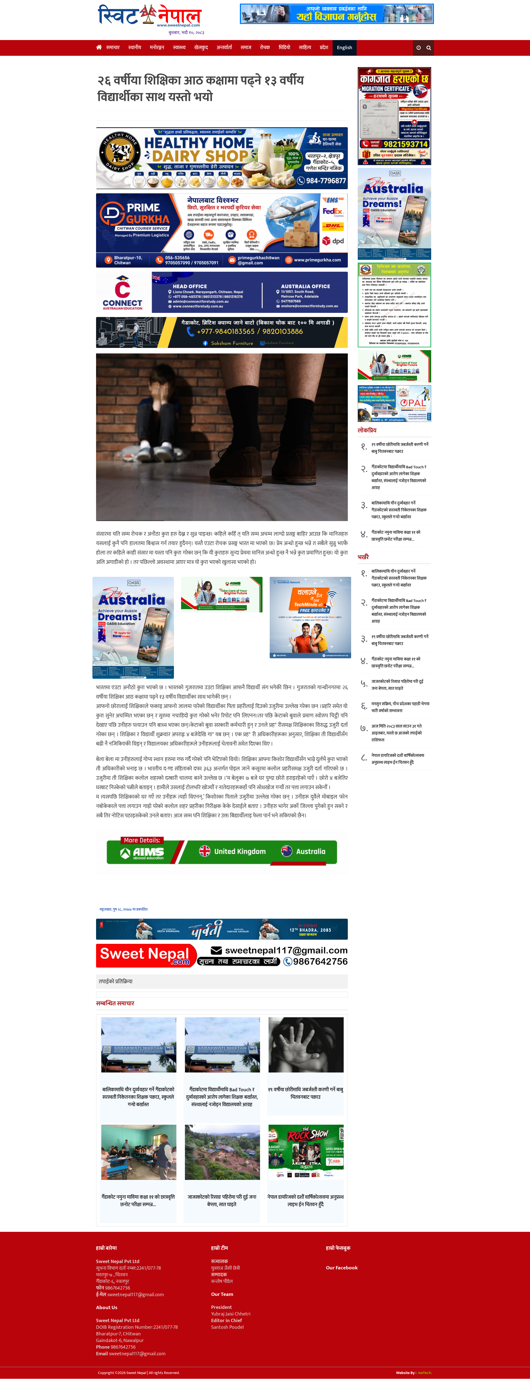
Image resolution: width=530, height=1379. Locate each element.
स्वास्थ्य (179, 48)
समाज (246, 48)
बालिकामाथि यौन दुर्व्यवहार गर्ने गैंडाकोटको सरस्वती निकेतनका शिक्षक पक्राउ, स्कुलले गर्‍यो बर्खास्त (399, 510)
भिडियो (284, 48)
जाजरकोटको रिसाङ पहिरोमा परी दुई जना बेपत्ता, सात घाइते (397, 685)
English (344, 48)
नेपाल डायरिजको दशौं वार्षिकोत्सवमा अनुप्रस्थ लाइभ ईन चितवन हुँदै (398, 759)
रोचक (265, 48)
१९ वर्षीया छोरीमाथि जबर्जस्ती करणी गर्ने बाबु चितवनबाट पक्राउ (400, 448)
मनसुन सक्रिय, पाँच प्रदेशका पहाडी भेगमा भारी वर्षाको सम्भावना (401, 707)
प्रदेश (324, 48)
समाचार (113, 48)
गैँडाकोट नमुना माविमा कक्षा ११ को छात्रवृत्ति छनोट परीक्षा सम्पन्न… (396, 536)
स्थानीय (134, 48)
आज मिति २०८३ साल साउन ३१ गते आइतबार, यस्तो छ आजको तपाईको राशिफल (397, 733)
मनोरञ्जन (157, 48)
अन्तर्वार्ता (224, 48)
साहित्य (305, 48)
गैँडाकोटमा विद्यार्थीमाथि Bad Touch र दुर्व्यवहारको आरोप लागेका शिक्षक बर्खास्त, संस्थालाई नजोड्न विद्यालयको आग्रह (399, 477)
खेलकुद (201, 48)
